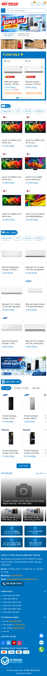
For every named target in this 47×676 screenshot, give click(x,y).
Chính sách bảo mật (11, 612)
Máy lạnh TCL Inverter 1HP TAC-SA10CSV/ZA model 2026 (35, 342)
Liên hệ (6, 631)
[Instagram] (19, 643)
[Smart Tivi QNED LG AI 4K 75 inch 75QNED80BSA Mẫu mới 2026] (35, 127)
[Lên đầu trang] (44, 670)
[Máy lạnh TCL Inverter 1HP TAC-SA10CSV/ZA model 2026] (35, 327)
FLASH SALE (11, 54)
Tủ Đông (38, 111)
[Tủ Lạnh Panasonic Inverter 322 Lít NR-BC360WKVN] (11, 438)
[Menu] (3, 10)
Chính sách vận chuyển (12, 605)
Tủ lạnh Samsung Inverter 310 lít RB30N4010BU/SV (10, 417)
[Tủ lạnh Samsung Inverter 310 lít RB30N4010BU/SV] (11, 403)
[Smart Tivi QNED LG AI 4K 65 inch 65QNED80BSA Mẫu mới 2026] (12, 127)
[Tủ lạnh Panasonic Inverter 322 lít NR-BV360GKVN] (32, 438)
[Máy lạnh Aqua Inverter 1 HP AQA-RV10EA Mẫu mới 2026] (35, 291)
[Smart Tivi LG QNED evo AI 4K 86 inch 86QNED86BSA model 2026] (35, 164)
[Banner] (12, 44)
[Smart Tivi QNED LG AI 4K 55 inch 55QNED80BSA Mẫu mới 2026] (12, 164)
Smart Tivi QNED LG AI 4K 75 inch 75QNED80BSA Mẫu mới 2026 (35, 141)
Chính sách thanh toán (12, 602)
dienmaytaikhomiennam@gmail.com (22, 579)
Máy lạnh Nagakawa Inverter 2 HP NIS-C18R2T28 (10, 268)
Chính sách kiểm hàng (12, 609)
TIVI (7, 106)
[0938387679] (41, 649)
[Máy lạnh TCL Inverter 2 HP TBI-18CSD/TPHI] (35, 254)
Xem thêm (23, 466)
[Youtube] (14, 643)
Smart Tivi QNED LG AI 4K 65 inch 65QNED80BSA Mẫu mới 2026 (11, 141)
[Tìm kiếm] (9, 10)
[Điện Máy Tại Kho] (9, 4)
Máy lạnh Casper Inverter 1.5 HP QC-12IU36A (33, 83)
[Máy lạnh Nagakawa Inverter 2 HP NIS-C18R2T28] (12, 254)
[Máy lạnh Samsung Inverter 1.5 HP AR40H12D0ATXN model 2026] (12, 327)
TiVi (17, 111)
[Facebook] (3, 643)
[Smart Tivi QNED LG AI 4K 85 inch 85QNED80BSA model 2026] (12, 200)
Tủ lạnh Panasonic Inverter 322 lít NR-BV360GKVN (31, 451)
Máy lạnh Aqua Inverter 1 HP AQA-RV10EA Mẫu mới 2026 (35, 305)
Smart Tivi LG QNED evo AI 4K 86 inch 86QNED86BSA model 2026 (35, 178)
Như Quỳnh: (14, 625)
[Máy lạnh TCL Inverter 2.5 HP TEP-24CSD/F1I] (12, 291)
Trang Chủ (6, 111)
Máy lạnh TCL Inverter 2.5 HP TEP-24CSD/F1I (11, 305)
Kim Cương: (14, 628)
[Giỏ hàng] (44, 4)
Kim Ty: (12, 621)
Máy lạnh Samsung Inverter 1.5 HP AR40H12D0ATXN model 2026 (10, 342)
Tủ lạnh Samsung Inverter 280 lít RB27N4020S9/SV (31, 417)
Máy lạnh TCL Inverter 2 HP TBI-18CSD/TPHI (35, 268)
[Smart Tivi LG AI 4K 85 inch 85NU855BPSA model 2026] (35, 200)
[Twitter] (8, 643)
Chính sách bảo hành (11, 595)
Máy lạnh (10, 232)
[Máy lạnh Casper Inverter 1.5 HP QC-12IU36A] (34, 69)
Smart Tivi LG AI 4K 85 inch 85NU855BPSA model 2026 (35, 215)
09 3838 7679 (16, 575)
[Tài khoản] (39, 4)
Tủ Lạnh (28, 111)
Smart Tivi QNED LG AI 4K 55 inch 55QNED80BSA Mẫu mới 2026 (11, 178)
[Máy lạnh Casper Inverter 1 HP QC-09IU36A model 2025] (13, 69)
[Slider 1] (23, 23)
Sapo (29, 673)
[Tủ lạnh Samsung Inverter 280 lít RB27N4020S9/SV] (32, 403)
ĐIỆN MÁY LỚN (12, 382)
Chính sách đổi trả (10, 599)
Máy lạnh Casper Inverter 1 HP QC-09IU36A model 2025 (12, 83)
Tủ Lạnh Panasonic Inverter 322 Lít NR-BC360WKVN (10, 451)
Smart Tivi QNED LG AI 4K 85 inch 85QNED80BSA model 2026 (11, 215)
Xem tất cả (40, 473)
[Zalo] (41, 642)
